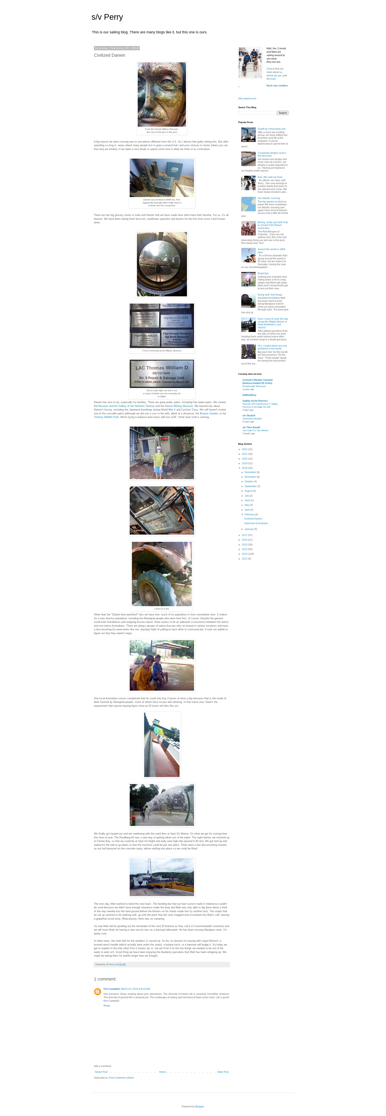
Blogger (199, 1106)
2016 (245, 539)
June (248, 500)
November (251, 476)
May (247, 505)
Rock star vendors (277, 85)
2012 (245, 558)
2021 (245, 454)
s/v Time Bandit (251, 427)
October (249, 481)
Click (270, 68)
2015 (245, 544)
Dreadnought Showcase (254, 386)
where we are (274, 75)
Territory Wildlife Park (106, 417)
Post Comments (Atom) (121, 1077)
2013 (245, 553)
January (249, 529)
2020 (245, 458)
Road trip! (263, 273)
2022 (245, 449)
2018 (245, 468)
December (251, 472)
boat (273, 78)
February (250, 514)
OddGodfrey (249, 395)
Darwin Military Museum (179, 406)
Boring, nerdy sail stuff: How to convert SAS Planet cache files (273, 225)
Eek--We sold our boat (270, 177)
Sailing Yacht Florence (255, 400)
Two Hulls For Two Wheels (255, 430)
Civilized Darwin (253, 518)
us (281, 72)
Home (162, 1072)
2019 (245, 463)
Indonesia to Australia (256, 523)
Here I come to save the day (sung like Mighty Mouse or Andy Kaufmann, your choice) (273, 323)
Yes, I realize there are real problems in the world (272, 347)
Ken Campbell (112, 989)
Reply (107, 1005)
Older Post (223, 1072)
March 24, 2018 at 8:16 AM (135, 989)
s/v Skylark (248, 415)
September (251, 486)
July (247, 495)
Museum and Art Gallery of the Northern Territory (126, 406)
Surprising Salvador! (252, 418)
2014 (245, 549)
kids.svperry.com (247, 98)
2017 (245, 535)
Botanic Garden (209, 413)
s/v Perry (107, 16)
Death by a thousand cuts (271, 128)
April (247, 509)
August (249, 491)
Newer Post (101, 1072)
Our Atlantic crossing (269, 198)
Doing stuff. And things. (270, 294)
